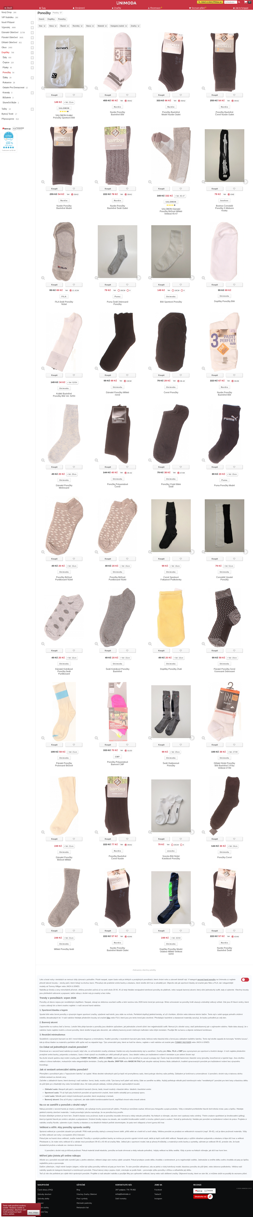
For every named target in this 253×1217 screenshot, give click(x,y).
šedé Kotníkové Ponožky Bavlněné (117, 670)
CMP (117, 757)
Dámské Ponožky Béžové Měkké (64, 858)
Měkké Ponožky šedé (64, 949)
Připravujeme (8, 119)
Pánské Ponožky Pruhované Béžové (64, 764)
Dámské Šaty (43, 1212)
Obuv (4, 47)
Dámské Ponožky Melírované (64, 486)
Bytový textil (7, 114)
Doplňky (5, 52)
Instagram (158, 1199)
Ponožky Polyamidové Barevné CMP (117, 763)
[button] (69, 102)
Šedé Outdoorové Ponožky (171, 764)
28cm (122, 290)
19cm (129, 381)
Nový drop (7, 12)
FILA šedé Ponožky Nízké (64, 303)
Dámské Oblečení (10, 32)
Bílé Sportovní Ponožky (171, 302)
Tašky (4, 109)
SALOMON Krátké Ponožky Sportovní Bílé (64, 116)
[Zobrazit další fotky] (85, 88)
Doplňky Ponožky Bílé (224, 301)
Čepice (6, 62)
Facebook (158, 1190)
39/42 (129, 101)
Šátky (5, 77)
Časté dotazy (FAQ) (45, 1190)
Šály (5, 57)
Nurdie (117, 107)
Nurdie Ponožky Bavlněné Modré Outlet (117, 949)
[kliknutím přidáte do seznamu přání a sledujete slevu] (73, 95)
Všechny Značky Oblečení (87, 1194)
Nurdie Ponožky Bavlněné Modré (64, 207)
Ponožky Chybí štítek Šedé (171, 485)
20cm (176, 845)
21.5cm (75, 290)
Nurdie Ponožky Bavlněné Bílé (117, 113)
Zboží (9, 8)
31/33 (129, 751)
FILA (64, 297)
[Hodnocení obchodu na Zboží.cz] (203, 1199)
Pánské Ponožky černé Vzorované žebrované (224, 670)
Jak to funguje (241, 8)
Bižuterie (7, 97)
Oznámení (80, 8)
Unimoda (171, 297)
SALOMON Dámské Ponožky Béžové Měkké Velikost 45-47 (171, 211)
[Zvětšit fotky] (43, 88)
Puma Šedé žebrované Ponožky (117, 303)
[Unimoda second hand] (126, 4)
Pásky (5, 67)
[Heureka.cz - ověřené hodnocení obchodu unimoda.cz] (8, 152)
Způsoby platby (43, 1199)
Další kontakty (120, 1199)
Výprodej (6, 27)
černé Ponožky (171, 392)
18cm (176, 290)
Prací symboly (82, 1199)
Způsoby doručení (44, 1194)
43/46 (129, 937)
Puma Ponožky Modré (224, 485)
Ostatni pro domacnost (13, 87)
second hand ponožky (206, 979)
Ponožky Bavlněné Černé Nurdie (117, 857)
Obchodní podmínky (84, 1203)
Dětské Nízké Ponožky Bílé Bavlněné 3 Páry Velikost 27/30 (224, 765)
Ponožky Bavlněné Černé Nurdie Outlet (224, 113)
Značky (117, 8)
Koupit (54, 95)
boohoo (224, 201)
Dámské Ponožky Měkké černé (117, 393)
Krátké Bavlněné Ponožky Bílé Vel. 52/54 (64, 395)
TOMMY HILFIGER (183, 1042)
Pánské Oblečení (10, 37)
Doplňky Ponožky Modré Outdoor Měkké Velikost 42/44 (171, 951)
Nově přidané (8, 22)
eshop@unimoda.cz (123, 1194)
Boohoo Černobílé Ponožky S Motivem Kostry (224, 208)
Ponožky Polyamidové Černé (117, 485)
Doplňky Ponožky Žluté (171, 669)
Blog (78, 1190)
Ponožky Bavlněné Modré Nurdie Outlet (171, 113)
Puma (117, 297)
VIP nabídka (7, 17)
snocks (171, 851)
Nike (108, 1018)
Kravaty (6, 92)
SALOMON (64, 108)
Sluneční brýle (9, 102)
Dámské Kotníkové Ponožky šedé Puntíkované (64, 671)
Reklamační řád (83, 1208)
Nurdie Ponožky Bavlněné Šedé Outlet (117, 207)
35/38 (236, 381)
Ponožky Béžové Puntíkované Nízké (64, 578)
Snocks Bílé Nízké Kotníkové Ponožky (171, 857)
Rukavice (7, 82)
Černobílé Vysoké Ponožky (224, 578)
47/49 (182, 473)
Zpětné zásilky (43, 1208)
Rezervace (156, 7)
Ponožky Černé (224, 857)
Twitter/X (157, 1194)
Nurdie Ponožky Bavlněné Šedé (224, 949)
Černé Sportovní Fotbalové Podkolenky (170, 578)
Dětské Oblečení (9, 42)
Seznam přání (199, 7)
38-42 (182, 381)
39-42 (129, 473)
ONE (232, 194)
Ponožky (7, 72)
